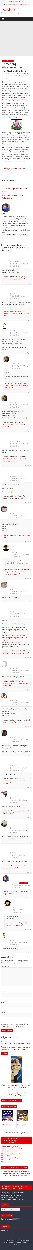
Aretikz (14, 828)
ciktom (14, 73)
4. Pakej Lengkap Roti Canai (9, 1197)
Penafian (5, 1230)
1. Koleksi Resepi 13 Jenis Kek (9, 1146)
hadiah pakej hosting (20, 75)
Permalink (15, 266)
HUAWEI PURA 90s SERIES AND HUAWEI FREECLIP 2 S (17, 4)
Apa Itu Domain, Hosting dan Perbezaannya (12, 196)
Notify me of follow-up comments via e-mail (15, 1044)
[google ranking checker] (7, 1219)
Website (3, 1012)
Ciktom (10, 9)
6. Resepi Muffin (6, 1156)
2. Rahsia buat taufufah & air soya (11, 1194)
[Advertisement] (16, 38)
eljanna (14, 853)
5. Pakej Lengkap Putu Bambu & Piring (12, 1199)
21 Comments (22, 73)
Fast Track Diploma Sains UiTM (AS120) (14, 190)
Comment (5, 966)
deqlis (14, 612)
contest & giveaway (8, 60)
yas (16, 908)
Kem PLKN (26, 535)
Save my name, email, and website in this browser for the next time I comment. (14, 1026)
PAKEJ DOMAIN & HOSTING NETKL (19, 1175)
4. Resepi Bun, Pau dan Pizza (9, 1152)
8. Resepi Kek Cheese (7, 1160)
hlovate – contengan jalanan (12, 279)
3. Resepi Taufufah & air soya (9, 1150)
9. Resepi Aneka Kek (7, 1162)
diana (13, 513)
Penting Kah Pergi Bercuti (11, 498)
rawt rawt (15, 700)
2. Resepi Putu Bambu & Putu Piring (11, 1148)
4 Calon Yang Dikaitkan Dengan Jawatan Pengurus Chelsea (17, 572)
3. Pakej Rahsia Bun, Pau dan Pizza (11, 1195)
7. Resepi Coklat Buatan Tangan (10, 1158)
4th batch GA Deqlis (14, 642)
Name (3, 992)
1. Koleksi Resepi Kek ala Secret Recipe (12, 1192)
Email (3, 1002)
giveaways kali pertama (8, 75)
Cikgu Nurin (15, 668)
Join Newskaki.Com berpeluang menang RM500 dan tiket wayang (14, 637)
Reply (29, 283)
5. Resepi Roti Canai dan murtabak (11, 1154)
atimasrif (15, 476)
